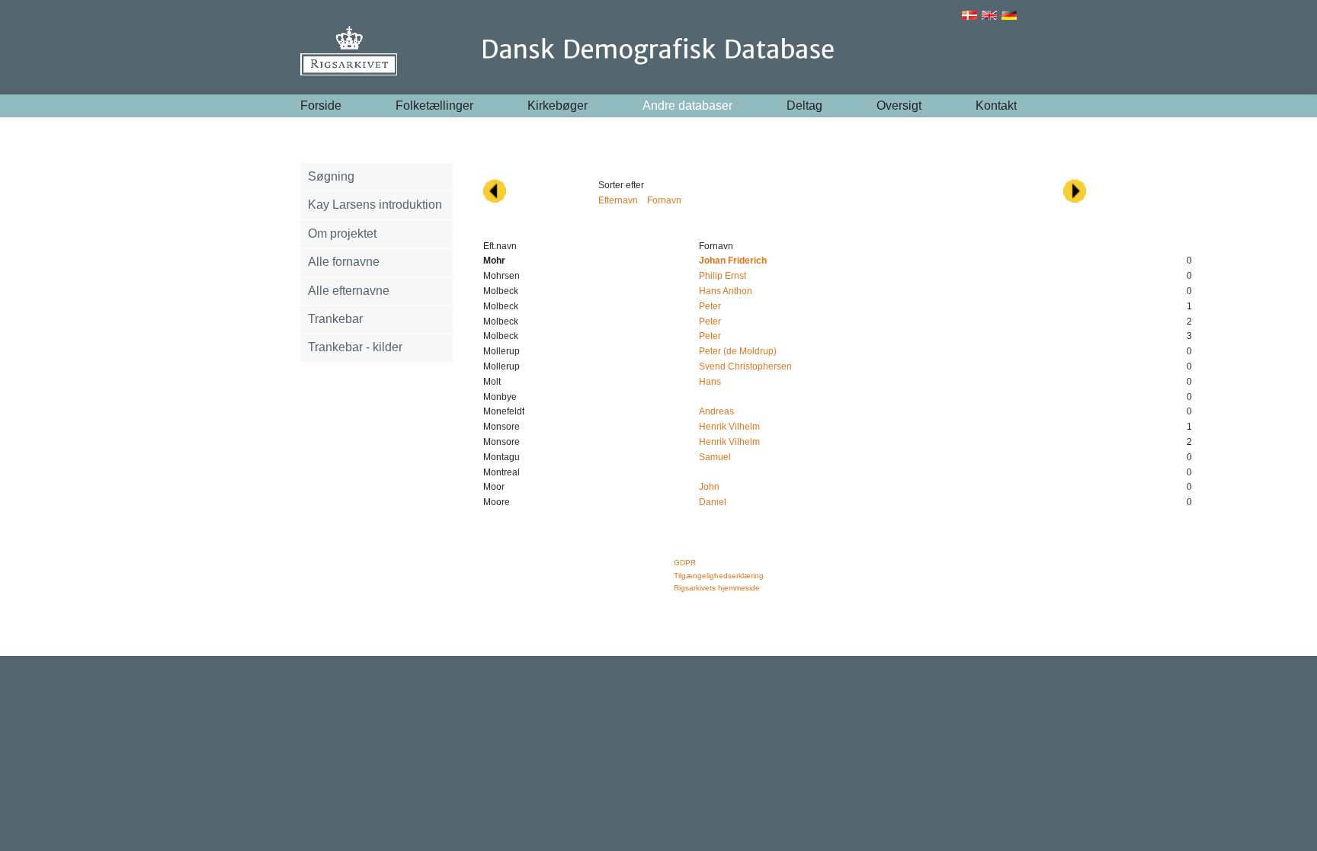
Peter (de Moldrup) (738, 351)
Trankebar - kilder (355, 347)
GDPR (685, 562)
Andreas (716, 411)
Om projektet (342, 233)
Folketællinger (434, 105)
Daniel (712, 502)
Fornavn (664, 200)
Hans (710, 381)
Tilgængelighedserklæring (719, 575)
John (709, 486)
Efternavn (618, 200)
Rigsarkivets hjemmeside (717, 588)
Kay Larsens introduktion (375, 204)
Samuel (715, 457)
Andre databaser (687, 105)
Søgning (331, 176)
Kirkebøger (557, 105)
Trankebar (335, 318)
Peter (710, 306)
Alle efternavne (348, 290)
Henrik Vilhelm (729, 426)
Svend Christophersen (745, 366)
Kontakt (996, 105)
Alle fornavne (344, 261)
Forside (320, 105)
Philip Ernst (722, 275)
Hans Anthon (725, 291)
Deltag (804, 105)
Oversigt (898, 105)
